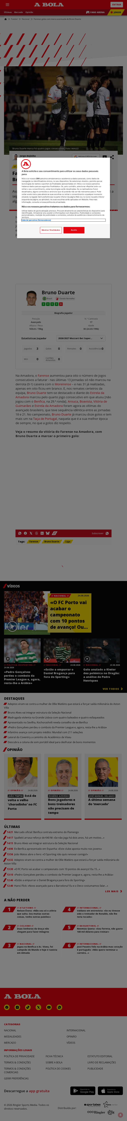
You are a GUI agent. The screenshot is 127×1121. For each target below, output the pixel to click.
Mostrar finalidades (51, 230)
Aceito (74, 230)
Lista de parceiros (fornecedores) (36, 220)
